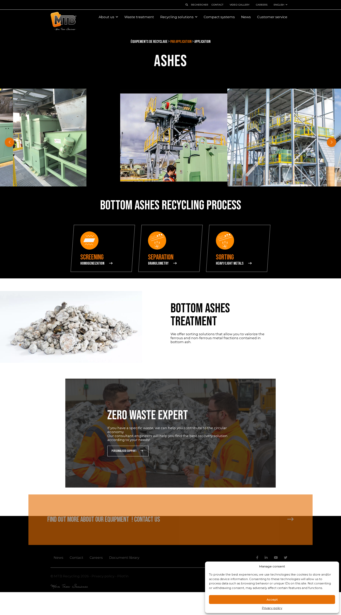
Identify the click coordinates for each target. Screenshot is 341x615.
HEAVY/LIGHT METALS (230, 263)
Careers (261, 4)
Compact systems (219, 17)
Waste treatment (139, 17)
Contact (217, 4)
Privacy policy (272, 608)
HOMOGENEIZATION (92, 263)
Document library (124, 557)
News (246, 17)
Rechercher (199, 4)
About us (106, 17)
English (279, 4)
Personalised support (124, 451)
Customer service (272, 17)
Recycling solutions (177, 17)
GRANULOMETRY (158, 263)
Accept (272, 599)
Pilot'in (123, 576)
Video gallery (239, 4)
